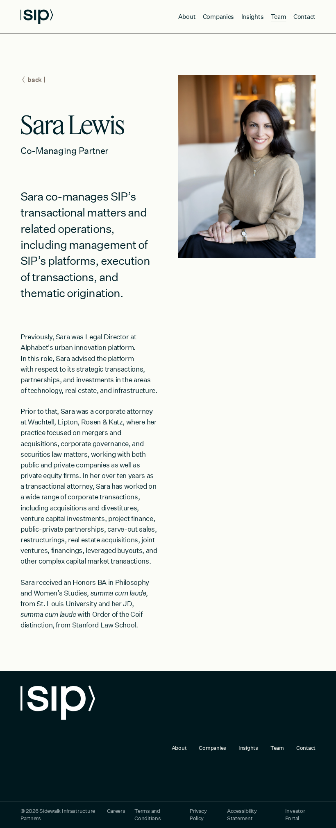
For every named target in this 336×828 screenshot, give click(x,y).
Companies (218, 16)
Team (278, 16)
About (187, 16)
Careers (116, 810)
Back (34, 79)
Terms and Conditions (147, 814)
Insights (252, 16)
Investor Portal (295, 814)
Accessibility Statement (242, 814)
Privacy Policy (198, 814)
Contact (304, 16)
